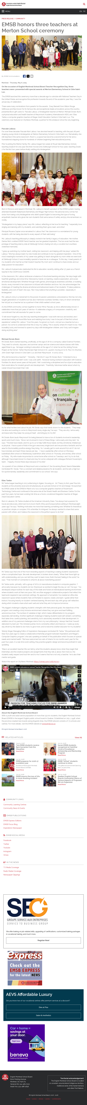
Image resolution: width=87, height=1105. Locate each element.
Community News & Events (14, 808)
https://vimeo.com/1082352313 (46, 662)
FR (84, 11)
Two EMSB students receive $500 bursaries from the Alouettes (27, 747)
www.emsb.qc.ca (48, 724)
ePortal (41, 1098)
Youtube (6, 848)
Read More (20, 751)
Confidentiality (56, 1098)
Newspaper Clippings (11, 875)
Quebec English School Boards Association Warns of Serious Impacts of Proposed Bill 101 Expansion (70, 779)
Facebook (7, 840)
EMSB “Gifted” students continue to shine (68, 762)
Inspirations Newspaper (12, 828)
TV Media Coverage (11, 867)
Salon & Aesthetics (43, 1015)
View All (78, 737)
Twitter (6, 844)
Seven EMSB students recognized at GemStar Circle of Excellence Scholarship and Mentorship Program (69, 749)
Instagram (7, 851)
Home (28, 1098)
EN (80, 11)
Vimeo (5, 855)
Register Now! (43, 940)
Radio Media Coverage (12, 871)
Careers (47, 1098)
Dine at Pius (43, 1007)
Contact (34, 1098)
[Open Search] (84, 4)
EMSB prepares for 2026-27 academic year (27, 762)
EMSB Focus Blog (10, 824)
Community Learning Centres (14, 805)
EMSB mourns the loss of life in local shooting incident (28, 777)
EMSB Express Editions (12, 821)
